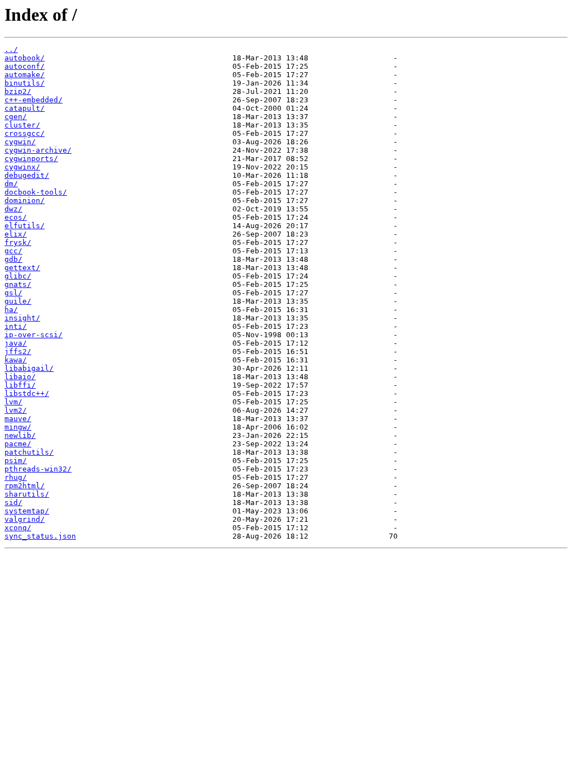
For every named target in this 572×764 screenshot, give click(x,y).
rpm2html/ (24, 486)
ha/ (11, 309)
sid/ (13, 502)
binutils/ (24, 83)
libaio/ (20, 376)
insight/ (22, 318)
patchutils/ (29, 452)
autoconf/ (24, 66)
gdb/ (13, 259)
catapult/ (24, 108)
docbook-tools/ (35, 192)
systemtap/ (26, 511)
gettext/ (22, 267)
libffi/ (20, 385)
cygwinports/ (31, 158)
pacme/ (17, 444)
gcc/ (13, 251)
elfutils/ (24, 225)
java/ (15, 343)
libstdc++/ (26, 393)
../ (11, 49)
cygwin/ (20, 142)
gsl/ (13, 293)
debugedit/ (26, 175)
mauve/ (17, 418)
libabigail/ (29, 368)
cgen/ (15, 116)
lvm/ (13, 402)
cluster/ (22, 125)
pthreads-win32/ (38, 469)
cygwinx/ (22, 167)
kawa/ (15, 360)
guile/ (17, 301)
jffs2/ (17, 351)
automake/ (24, 74)
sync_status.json (40, 536)
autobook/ (24, 58)
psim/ (15, 460)
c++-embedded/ (33, 100)
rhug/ (15, 477)
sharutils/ (26, 494)
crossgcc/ (24, 133)
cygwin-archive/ (38, 150)
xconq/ (17, 528)
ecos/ (15, 217)
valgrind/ (24, 519)
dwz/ (13, 209)
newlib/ (20, 435)
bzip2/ (17, 91)
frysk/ (17, 242)
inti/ (15, 326)
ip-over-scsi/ (33, 335)
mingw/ (17, 427)
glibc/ (17, 276)
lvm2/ (15, 410)
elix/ (15, 234)
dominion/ (24, 200)
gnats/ (17, 284)
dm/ (11, 184)
